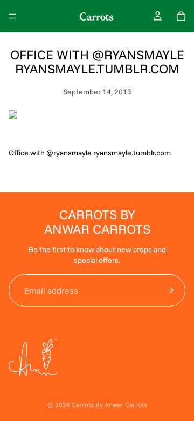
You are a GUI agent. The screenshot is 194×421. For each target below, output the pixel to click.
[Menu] (12, 16)
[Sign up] (169, 290)
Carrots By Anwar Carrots (109, 404)
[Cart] (181, 16)
